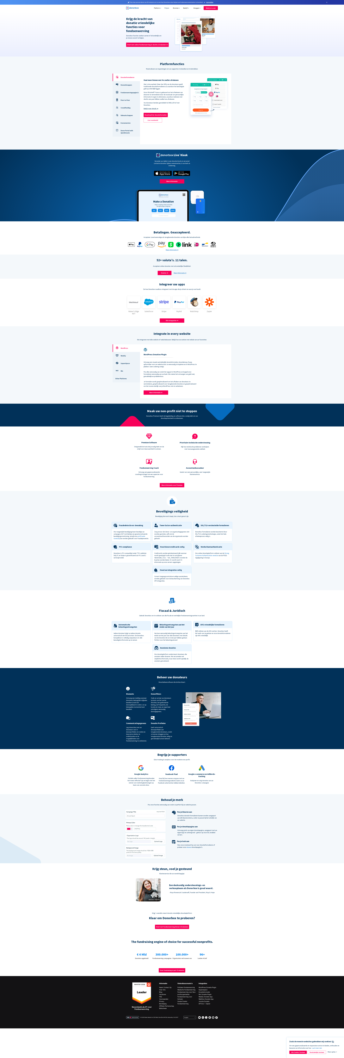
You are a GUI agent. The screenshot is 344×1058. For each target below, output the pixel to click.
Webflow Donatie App (206, 999)
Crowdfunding (125, 108)
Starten (164, 273)
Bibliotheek (163, 1008)
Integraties (203, 983)
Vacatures (162, 994)
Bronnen (176, 8)
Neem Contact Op (165, 987)
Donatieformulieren (127, 77)
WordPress (124, 348)
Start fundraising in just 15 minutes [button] (172, 970)
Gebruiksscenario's (185, 983)
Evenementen (126, 123)
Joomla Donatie (204, 1001)
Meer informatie (172, 250)
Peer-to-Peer (125, 100)
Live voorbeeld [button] (153, 120)
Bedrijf (185, 8)
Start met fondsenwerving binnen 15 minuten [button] (172, 927)
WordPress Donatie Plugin (207, 987)
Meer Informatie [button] (155, 392)
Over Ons (162, 990)
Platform (157, 8)
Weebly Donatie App (205, 997)
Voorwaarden (163, 999)
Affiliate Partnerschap (166, 1006)
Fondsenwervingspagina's (130, 93)
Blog (160, 992)
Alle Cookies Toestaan (298, 1052)
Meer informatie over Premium (172, 485)
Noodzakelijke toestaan (317, 1052)
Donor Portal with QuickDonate (127, 132)
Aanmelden (209, 2)
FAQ (160, 997)
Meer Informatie (180, 273)
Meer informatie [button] (172, 181)
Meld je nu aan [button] (211, 8)
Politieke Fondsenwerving (186, 987)
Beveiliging (163, 1004)
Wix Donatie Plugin (205, 994)
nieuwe (189, 847)
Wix (122, 371)
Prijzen (166, 8)
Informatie (163, 983)
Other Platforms (121, 379)
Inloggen (196, 8)
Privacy (161, 1001)
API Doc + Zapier (204, 1004)
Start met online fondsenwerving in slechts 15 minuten (147, 45)
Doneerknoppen (126, 85)
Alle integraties (172, 320)
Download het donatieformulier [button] (156, 115)
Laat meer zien (317, 1048)
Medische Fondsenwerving (186, 990)
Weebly (123, 356)
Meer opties (332, 1052)
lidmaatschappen (127, 115)
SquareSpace (125, 363)
